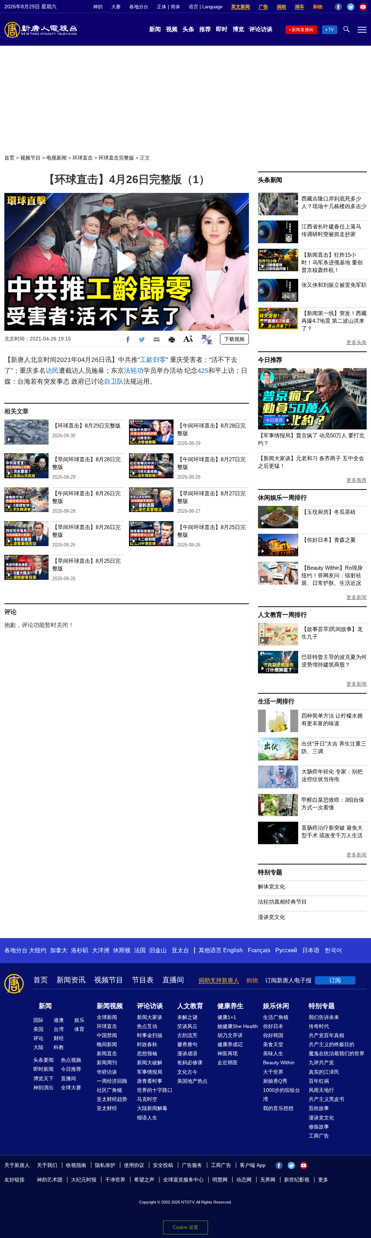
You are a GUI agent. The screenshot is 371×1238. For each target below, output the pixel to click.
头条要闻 (43, 1060)
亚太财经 (107, 1108)
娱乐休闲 (276, 1006)
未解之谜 (187, 1017)
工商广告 (319, 1136)
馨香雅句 (187, 1044)
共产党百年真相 (326, 1035)
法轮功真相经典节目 (282, 902)
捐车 (299, 6)
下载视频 (234, 339)
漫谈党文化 (271, 917)
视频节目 (30, 158)
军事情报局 (149, 1072)
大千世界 (273, 1072)
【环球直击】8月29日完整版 (86, 425)
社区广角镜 (109, 1090)
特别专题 (270, 872)
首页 (9, 158)
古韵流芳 (187, 1035)
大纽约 (37, 950)
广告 (263, 6)
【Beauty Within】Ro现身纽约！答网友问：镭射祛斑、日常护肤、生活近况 (332, 575)
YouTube (363, 7)
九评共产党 (321, 1062)
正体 (161, 6)
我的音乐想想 (278, 1108)
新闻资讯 (71, 980)
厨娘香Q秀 (275, 1081)
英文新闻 (240, 6)
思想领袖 (147, 1053)
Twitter (350, 7)
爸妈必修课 (190, 1062)
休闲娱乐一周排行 (282, 497)
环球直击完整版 (116, 158)
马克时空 (147, 1099)
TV (331, 29)
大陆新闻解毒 (152, 1108)
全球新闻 (107, 1017)
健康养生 (230, 1006)
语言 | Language (205, 6)
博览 (238, 29)
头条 (188, 29)
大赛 (116, 6)
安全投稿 (163, 1165)
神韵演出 (43, 1087)
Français (259, 950)
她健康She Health (237, 1026)
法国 (140, 950)
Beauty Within (279, 1062)
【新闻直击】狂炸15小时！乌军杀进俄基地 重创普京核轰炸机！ (332, 262)
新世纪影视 (296, 1180)
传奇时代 (319, 1026)
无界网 (267, 1180)
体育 (79, 1029)
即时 (222, 29)
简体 (175, 6)
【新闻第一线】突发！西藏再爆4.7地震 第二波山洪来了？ (334, 320)
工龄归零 (153, 359)
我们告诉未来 (324, 1017)
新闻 (155, 29)
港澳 (59, 1020)
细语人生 (147, 1118)
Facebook (338, 7)
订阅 (335, 980)
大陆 (38, 1047)
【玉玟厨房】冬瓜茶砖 (328, 512)
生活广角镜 (275, 1017)
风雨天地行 (321, 1090)
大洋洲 (100, 950)
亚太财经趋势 (112, 1099)
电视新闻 (56, 158)
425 (202, 370)
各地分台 (138, 6)
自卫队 (114, 381)
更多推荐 (356, 480)
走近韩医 (227, 1062)
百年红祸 (319, 1081)
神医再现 (227, 1053)
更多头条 (356, 342)
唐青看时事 (149, 1081)
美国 (38, 1029)
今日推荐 (270, 359)
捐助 (281, 6)
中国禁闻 (107, 1035)
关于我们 (47, 1165)
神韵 (98, 6)
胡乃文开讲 (230, 1035)
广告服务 (192, 1165)
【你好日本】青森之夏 (328, 540)
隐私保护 (105, 1165)
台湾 (59, 1029)
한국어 (333, 950)
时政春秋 (147, 1044)
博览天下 (43, 1078)
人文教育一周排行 (282, 614)
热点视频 (71, 1060)
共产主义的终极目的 (331, 1044)
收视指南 (76, 1165)
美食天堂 (273, 1044)
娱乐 (79, 1020)
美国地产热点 (192, 1081)
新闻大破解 (149, 1062)
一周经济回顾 (112, 1081)
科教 (59, 1047)
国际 (38, 1020)
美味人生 (273, 1053)
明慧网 (220, 1180)
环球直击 (82, 158)
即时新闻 (43, 1069)
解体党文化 (271, 886)
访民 (52, 370)
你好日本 (273, 1026)
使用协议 (134, 1165)
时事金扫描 (149, 1035)
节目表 (143, 980)
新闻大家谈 (149, 1017)
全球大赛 (71, 1087)
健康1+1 (226, 1017)
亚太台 (180, 950)
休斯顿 (121, 950)
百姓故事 (319, 1108)
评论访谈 (260, 29)
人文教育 (190, 1006)
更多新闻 (356, 597)
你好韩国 (273, 1035)
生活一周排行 (276, 701)
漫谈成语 (187, 1053)
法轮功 (133, 370)
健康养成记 (230, 1044)
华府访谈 (107, 1072)
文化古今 (187, 1072)
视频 (172, 29)
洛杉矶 (79, 950)
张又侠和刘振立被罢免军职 (334, 285)
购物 (317, 6)
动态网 (243, 1180)
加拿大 (58, 950)
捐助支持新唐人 (219, 980)
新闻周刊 (107, 1062)
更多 (323, 1180)
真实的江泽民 (324, 1072)
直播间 (173, 980)
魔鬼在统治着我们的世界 (336, 1053)
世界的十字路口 (154, 1090)
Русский (286, 950)
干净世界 (115, 1180)
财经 (59, 1038)
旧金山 (158, 950)
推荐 (205, 29)
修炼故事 (319, 1127)
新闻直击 (107, 1053)
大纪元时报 (83, 1180)
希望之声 (144, 1180)
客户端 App (253, 1165)
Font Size (188, 338)
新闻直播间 (302, 29)
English (233, 950)
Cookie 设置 (185, 1227)
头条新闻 (270, 180)
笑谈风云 (187, 1026)
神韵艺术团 (49, 1180)
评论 (38, 1038)
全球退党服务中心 (183, 1180)
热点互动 (147, 1026)
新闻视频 (110, 1006)
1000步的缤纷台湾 (281, 1094)
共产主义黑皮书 (326, 1099)
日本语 (311, 950)
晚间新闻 (107, 1044)
